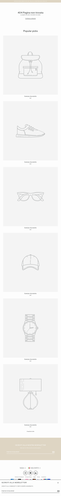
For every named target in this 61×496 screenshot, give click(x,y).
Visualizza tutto (30, 431)
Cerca (38, 477)
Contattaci (43, 477)
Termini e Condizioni (19, 477)
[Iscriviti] (58, 491)
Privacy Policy (28, 477)
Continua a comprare (30, 18)
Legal (34, 477)
